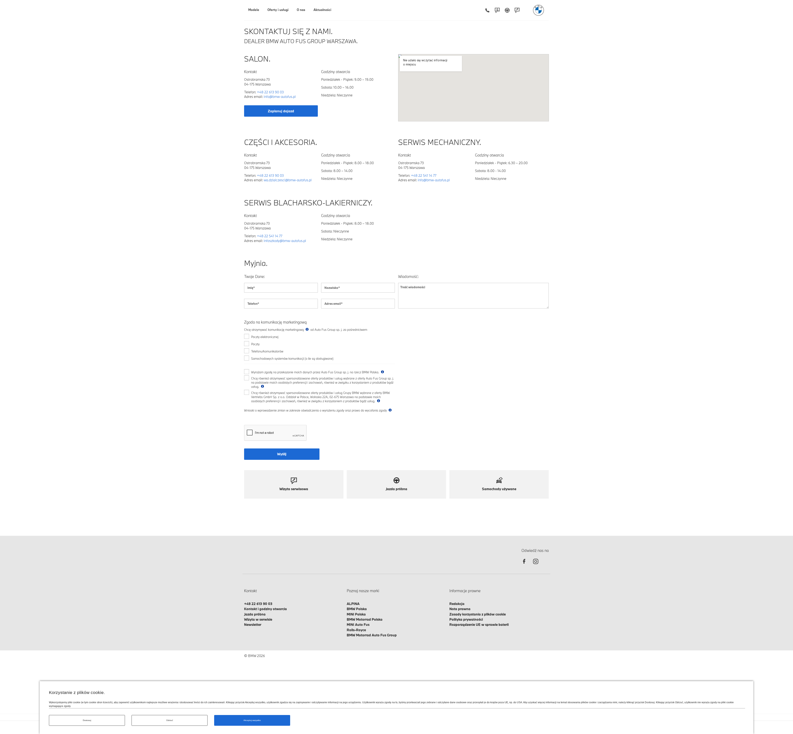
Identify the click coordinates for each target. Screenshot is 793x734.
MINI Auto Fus (358, 624)
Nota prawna (459, 609)
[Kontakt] (497, 10)
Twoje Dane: (254, 276)
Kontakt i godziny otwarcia (265, 609)
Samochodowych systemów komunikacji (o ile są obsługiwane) (292, 358)
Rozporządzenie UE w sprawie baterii (479, 624)
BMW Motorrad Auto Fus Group (372, 635)
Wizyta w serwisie (258, 619)
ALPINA (353, 603)
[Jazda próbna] (507, 10)
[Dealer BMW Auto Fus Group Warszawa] (538, 10)
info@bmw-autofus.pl (280, 96)
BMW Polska (357, 609)
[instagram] (535, 565)
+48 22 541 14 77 (423, 175)
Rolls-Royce (356, 630)
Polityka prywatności (466, 619)
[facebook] (524, 565)
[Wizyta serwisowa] (517, 10)
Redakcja (456, 603)
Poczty (255, 344)
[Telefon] (487, 10)
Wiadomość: (408, 276)
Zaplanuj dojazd (281, 111)
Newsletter (252, 624)
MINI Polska (356, 614)
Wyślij (281, 454)
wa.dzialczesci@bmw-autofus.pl (288, 180)
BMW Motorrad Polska (364, 619)
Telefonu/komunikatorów (267, 351)
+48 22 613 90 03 (270, 92)
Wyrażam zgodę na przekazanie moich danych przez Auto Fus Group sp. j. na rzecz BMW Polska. (315, 372)
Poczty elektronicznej (264, 337)
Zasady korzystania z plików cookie (477, 614)
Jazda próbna (255, 614)
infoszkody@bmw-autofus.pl (285, 240)
